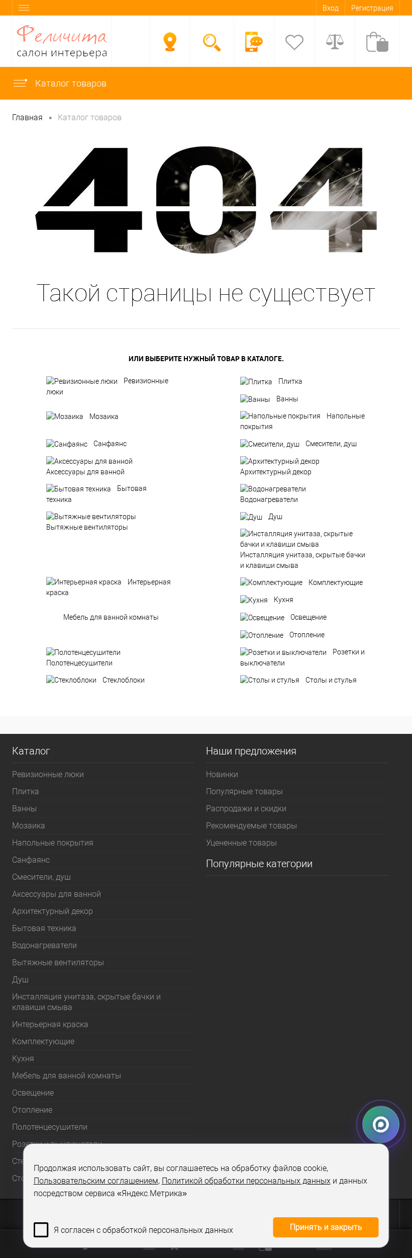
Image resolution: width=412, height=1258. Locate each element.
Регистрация (372, 8)
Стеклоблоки (123, 680)
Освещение (308, 617)
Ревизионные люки (107, 386)
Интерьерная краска (108, 587)
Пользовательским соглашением (96, 1181)
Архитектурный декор (276, 472)
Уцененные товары (241, 843)
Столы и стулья (331, 680)
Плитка (290, 381)
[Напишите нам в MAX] (380, 1127)
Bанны (287, 399)
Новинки (222, 774)
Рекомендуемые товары (251, 825)
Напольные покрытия (302, 421)
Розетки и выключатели (302, 657)
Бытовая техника (96, 494)
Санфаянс (110, 444)
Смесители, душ (331, 444)
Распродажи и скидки (246, 808)
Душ (275, 517)
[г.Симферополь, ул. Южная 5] (169, 42)
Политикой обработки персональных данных (246, 1181)
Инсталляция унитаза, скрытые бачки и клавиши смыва (302, 560)
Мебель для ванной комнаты (111, 617)
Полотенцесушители (79, 663)
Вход (331, 8)
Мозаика (104, 416)
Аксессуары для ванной (85, 472)
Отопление (307, 635)
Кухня (283, 600)
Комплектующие (335, 582)
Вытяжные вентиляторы (87, 527)
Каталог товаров (70, 83)
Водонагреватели (269, 499)
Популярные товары (244, 791)
